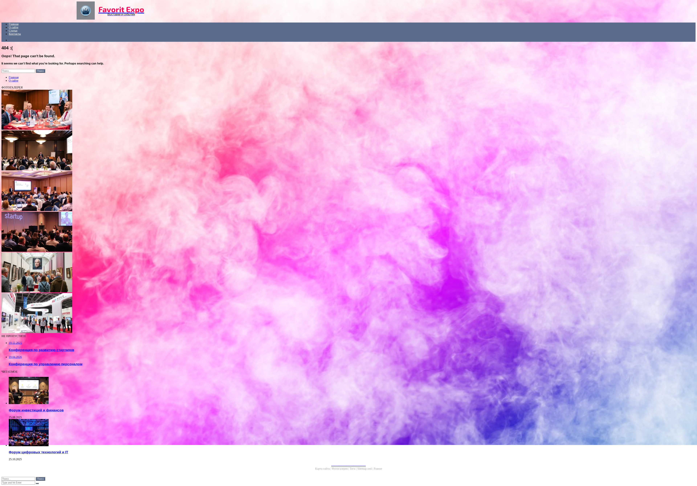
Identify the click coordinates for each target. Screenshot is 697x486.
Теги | (353, 468)
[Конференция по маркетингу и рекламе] (110, 191)
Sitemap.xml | (365, 468)
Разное (378, 468)
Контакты (15, 33)
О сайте (13, 27)
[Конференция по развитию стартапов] (110, 232)
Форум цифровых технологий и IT (38, 452)
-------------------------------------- (348, 465)
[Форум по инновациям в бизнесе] (110, 150)
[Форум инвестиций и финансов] (114, 391)
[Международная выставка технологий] (110, 313)
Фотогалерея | (341, 468)
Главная (14, 24)
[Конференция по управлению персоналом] (110, 110)
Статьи (13, 30)
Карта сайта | (323, 468)
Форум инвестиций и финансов (36, 410)
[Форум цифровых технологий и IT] (114, 433)
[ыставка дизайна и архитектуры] (110, 272)
